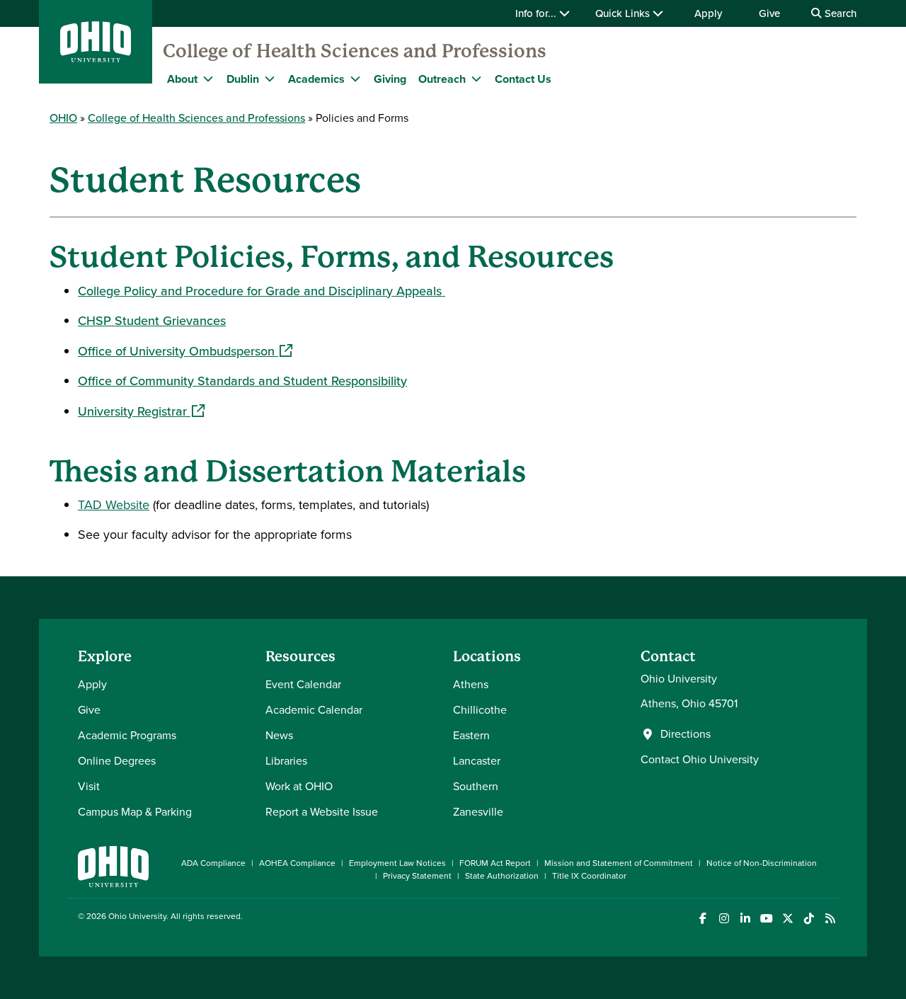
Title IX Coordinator (589, 875)
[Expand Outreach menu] (476, 78)
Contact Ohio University (700, 759)
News (279, 735)
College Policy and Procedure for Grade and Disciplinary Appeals (261, 291)
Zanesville (478, 812)
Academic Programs (127, 735)
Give (769, 13)
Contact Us (523, 79)
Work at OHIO (299, 786)
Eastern (471, 735)
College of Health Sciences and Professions (354, 51)
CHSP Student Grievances (152, 321)
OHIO (63, 118)
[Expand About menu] (208, 78)
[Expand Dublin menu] (269, 78)
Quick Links (624, 13)
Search (839, 13)
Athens (470, 684)
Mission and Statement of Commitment (618, 863)
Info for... (537, 13)
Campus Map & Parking (135, 812)
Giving (390, 79)
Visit (89, 786)
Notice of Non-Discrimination (761, 863)
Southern (475, 786)
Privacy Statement (417, 875)
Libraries (286, 761)
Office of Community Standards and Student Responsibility (242, 381)
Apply (708, 13)
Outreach (442, 79)
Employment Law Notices (397, 863)
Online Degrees (117, 761)
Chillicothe (480, 710)
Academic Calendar (313, 710)
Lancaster (476, 761)
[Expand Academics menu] (355, 78)
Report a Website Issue (321, 812)
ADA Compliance (213, 863)
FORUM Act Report (495, 863)
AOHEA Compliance (297, 863)
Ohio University (137, 916)
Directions (685, 734)
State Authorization (502, 875)
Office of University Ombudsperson (185, 351)
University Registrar (141, 411)
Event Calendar (303, 684)
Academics (316, 79)
